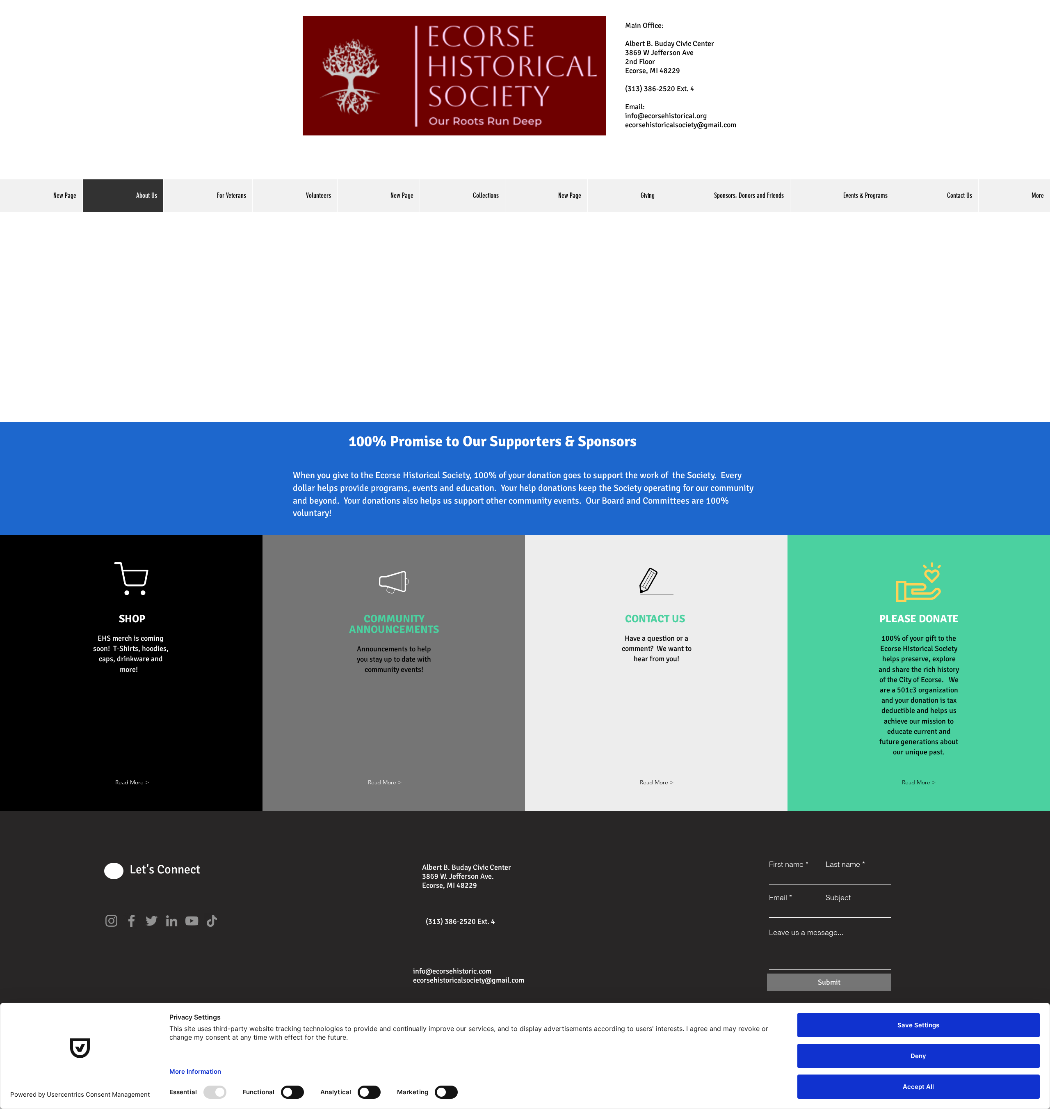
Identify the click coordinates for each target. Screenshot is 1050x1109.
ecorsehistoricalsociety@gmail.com (680, 124)
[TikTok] (212, 921)
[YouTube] (192, 921)
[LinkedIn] (172, 921)
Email (778, 897)
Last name (843, 864)
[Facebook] (131, 921)
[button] (132, 782)
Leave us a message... (806, 932)
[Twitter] (152, 921)
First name (786, 864)
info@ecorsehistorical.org (666, 115)
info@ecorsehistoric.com (452, 971)
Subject (838, 897)
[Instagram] (111, 921)
